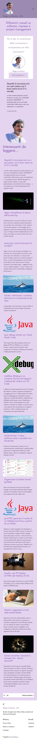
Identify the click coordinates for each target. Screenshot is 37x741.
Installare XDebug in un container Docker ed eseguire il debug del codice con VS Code (17, 380)
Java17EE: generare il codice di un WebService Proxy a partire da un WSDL (18, 521)
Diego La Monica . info (13, 16)
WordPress (15, 737)
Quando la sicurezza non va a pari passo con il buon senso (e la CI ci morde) (18, 87)
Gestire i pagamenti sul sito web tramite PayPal (16, 611)
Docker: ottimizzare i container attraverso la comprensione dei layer (18, 298)
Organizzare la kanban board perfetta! (17, 480)
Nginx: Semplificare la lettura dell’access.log (17, 214)
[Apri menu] (33, 9)
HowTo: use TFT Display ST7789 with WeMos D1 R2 (16, 574)
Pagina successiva (28, 695)
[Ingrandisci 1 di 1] (23, 57)
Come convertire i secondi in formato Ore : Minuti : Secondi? (17, 658)
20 (7, 695)
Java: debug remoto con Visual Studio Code (18, 336)
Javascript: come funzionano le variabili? (18, 244)
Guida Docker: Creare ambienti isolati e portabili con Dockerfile (17, 438)
